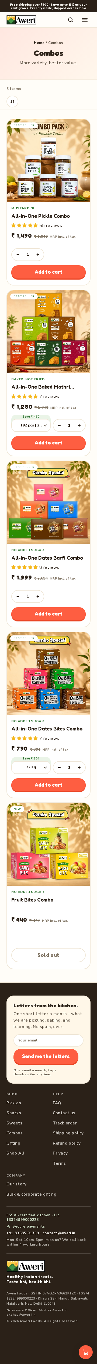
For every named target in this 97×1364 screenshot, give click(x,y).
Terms (59, 1163)
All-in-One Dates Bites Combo (46, 728)
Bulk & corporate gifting (31, 1194)
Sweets (14, 1123)
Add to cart (48, 272)
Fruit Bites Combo (32, 899)
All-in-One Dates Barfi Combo (47, 558)
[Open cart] (86, 1352)
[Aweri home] (21, 19)
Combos (14, 1133)
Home (39, 43)
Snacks (13, 1113)
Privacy (60, 1153)
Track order (65, 1123)
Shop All (15, 1153)
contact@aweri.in (59, 1233)
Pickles (13, 1103)
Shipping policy (68, 1133)
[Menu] (85, 20)
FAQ (57, 1103)
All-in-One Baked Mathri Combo (40, 389)
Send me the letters (46, 1056)
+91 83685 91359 (22, 1233)
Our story (16, 1184)
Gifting (13, 1143)
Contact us (64, 1113)
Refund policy (67, 1143)
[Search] (71, 20)
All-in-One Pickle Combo (40, 216)
